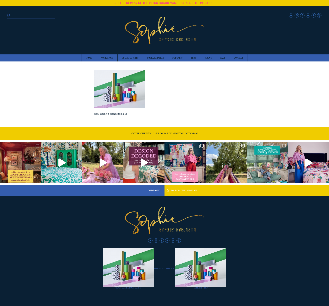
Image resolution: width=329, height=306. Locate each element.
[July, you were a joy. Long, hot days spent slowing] (226, 162)
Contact (158, 269)
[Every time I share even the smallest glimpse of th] (267, 162)
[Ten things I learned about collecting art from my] (20, 162)
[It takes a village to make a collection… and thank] (308, 162)
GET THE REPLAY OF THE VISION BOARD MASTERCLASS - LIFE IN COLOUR (164, 3)
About (169, 269)
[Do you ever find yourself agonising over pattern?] (61, 162)
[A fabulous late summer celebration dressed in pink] (102, 162)
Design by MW (201, 288)
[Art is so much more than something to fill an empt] (185, 162)
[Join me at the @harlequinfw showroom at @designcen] (143, 162)
